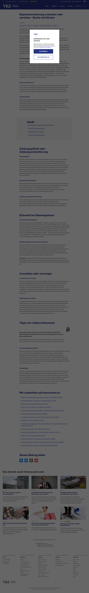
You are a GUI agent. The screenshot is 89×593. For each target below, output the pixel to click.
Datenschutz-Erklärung (45, 47)
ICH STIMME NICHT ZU (43, 57)
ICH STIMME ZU (43, 51)
